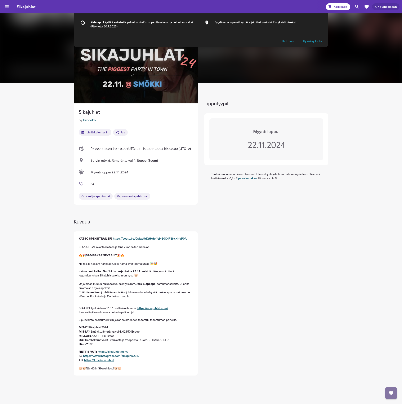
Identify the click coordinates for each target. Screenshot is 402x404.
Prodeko (89, 119)
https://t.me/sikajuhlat (99, 360)
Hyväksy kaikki (313, 41)
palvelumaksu (247, 178)
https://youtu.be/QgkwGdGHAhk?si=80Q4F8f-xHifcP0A (150, 238)
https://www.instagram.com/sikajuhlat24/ (111, 356)
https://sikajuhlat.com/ (152, 308)
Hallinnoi (288, 41)
